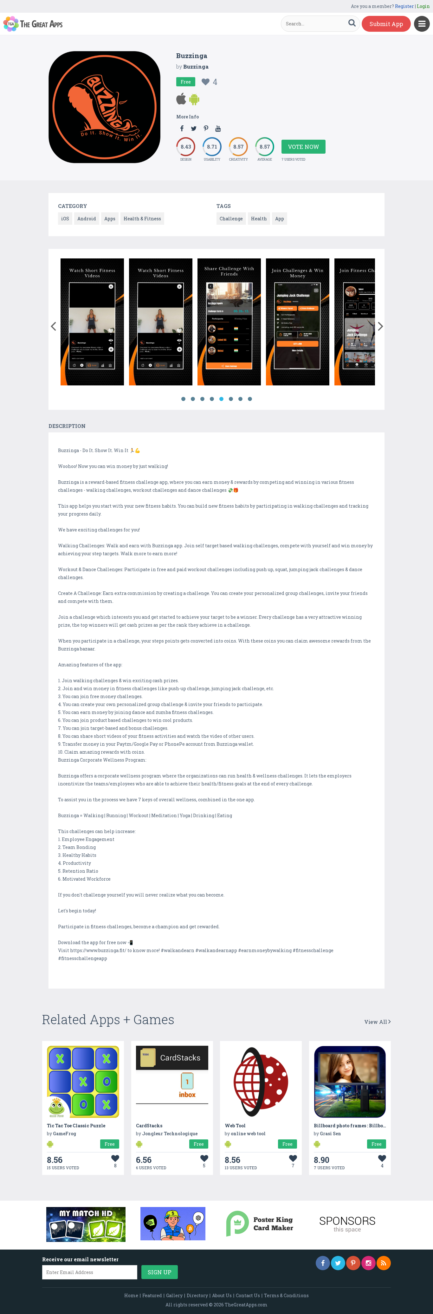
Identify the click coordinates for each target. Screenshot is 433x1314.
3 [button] (202, 399)
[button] (53, 325)
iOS (65, 219)
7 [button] (240, 399)
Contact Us (248, 1295)
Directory (197, 1295)
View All (376, 1021)
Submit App (386, 24)
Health (259, 219)
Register (404, 6)
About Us (222, 1295)
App (279, 219)
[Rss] (384, 1263)
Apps (109, 219)
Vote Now (303, 146)
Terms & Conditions (286, 1295)
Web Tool (235, 1126)
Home (131, 1295)
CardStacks (149, 1126)
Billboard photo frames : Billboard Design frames (369, 1126)
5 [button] (221, 399)
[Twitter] (338, 1263)
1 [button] (183, 399)
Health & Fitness (142, 219)
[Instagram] (368, 1263)
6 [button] (231, 399)
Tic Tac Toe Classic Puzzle (76, 1126)
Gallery (174, 1295)
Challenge (231, 219)
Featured (152, 1295)
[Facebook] (323, 1263)
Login (423, 6)
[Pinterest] (353, 1263)
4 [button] (212, 399)
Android (86, 219)
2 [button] (193, 399)
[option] (77, 323)
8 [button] (250, 399)
